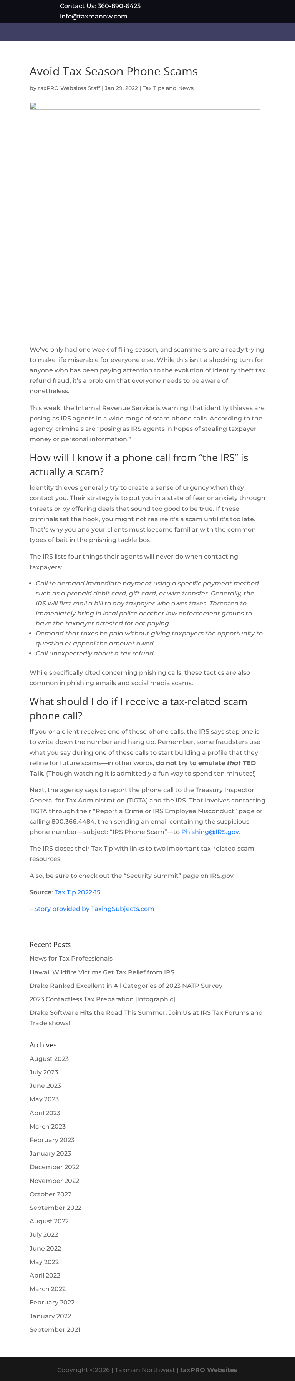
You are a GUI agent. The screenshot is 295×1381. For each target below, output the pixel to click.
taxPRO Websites (208, 1370)
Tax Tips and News (168, 88)
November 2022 (54, 1180)
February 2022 (52, 1302)
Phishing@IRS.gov (210, 832)
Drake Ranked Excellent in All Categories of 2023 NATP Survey (126, 985)
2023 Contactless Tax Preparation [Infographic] (102, 999)
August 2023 (49, 1058)
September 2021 (55, 1329)
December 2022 (54, 1167)
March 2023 (48, 1126)
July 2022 (44, 1234)
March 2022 (48, 1289)
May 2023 (44, 1099)
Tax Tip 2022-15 (77, 892)
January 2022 (50, 1316)
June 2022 (45, 1248)
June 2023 (45, 1085)
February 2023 (52, 1140)
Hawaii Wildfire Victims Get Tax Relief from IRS (102, 972)
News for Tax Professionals (71, 958)
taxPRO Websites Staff (69, 88)
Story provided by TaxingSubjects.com (94, 908)
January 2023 (50, 1153)
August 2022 (49, 1221)
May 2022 (44, 1262)
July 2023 (44, 1072)
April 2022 (45, 1275)
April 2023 (45, 1113)
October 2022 (50, 1194)
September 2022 (55, 1207)
